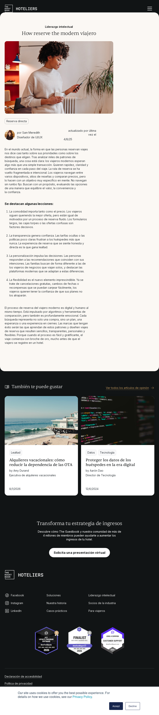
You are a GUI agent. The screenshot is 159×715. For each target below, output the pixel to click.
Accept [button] (116, 706)
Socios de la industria (102, 603)
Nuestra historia (56, 603)
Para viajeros (96, 610)
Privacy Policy (82, 696)
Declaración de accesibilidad (23, 676)
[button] (149, 8)
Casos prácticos (57, 610)
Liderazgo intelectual (101, 595)
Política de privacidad (18, 683)
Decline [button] (133, 706)
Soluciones (54, 595)
